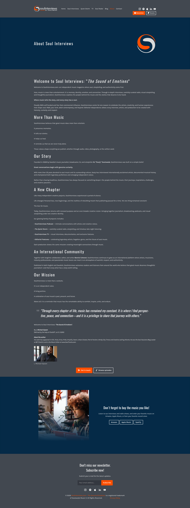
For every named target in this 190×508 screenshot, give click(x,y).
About (112, 9)
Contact (119, 9)
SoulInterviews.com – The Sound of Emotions (88, 495)
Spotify (138, 422)
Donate (152, 13)
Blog (106, 9)
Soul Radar (99, 9)
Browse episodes (104, 370)
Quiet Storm (85, 9)
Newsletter (140, 13)
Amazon (114, 422)
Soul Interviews (73, 9)
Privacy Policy (115, 498)
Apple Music (126, 422)
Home (63, 9)
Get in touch (85, 370)
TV (92, 9)
